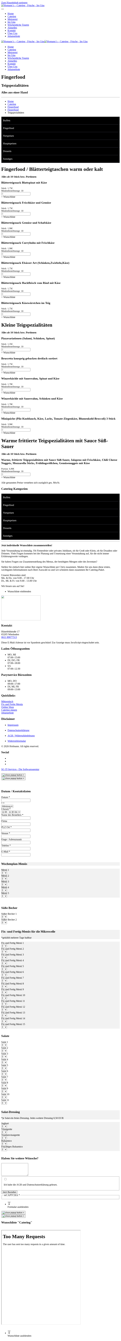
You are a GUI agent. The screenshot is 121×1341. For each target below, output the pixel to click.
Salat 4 (4, 1059)
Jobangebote (14, 36)
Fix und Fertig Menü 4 (12, 960)
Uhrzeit (6, 809)
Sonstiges (7, 159)
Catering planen (9, 710)
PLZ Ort (6, 827)
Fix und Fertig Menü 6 (12, 972)
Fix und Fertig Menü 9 (12, 989)
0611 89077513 (9, 637)
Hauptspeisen (9, 143)
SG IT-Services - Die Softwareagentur (20, 769)
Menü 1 (5, 870)
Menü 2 (5, 875)
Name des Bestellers (12, 815)
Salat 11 (5, 1100)
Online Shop (7, 707)
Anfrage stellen (22, 1228)
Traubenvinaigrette (10, 1135)
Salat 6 (4, 1071)
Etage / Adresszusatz (11, 839)
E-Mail (5, 851)
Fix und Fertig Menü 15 (13, 1024)
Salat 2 (4, 1048)
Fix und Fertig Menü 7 (12, 977)
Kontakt (12, 30)
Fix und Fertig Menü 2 (12, 948)
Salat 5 (4, 1065)
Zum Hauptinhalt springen (14, 2)
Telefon (6, 845)
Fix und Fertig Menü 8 (12, 983)
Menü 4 (5, 887)
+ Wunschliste (8, 196)
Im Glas (11, 22)
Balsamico (6, 1140)
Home (11, 13)
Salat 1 (4, 1042)
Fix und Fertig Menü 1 (12, 943)
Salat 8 (4, 1082)
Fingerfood (8, 128)
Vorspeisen (8, 135)
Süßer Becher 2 (9, 919)
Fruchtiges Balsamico (12, 1146)
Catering (12, 16)
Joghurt (5, 1123)
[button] (118, 120)
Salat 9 (4, 1088)
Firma (4, 821)
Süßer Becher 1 (9, 913)
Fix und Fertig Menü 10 (13, 995)
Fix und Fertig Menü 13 (13, 1012)
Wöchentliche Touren (18, 25)
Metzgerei (12, 19)
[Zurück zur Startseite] (22, 5)
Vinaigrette (6, 1129)
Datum (5, 797)
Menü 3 (5, 881)
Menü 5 (5, 893)
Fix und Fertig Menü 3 (12, 954)
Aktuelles (12, 27)
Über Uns (12, 33)
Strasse (5, 833)
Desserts (7, 151)
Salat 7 (4, 1076)
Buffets (6, 120)
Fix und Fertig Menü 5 (12, 966)
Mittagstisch (7, 701)
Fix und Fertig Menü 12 (13, 1006)
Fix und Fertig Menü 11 (13, 1001)
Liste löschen (7, 1228)
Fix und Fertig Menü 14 (13, 1018)
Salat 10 (5, 1094)
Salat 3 (4, 1053)
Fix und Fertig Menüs (12, 704)
